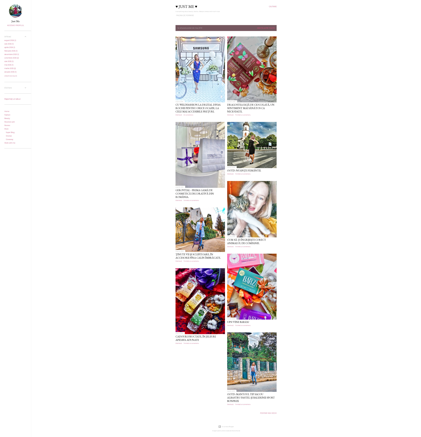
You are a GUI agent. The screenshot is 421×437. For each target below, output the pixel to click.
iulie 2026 (8, 44)
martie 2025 (9, 68)
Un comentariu (188, 115)
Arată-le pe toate (266, 28)
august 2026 (10, 40)
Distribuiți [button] (179, 115)
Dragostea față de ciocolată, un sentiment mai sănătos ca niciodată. (250, 108)
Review (7, 125)
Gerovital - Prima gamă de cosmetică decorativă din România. (195, 193)
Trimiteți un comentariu (243, 115)
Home (6, 111)
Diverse (9, 136)
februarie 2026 (10, 51)
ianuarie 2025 (10, 72)
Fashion (7, 115)
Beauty (7, 118)
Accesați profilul (15, 25)
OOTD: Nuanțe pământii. (244, 170)
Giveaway (9, 139)
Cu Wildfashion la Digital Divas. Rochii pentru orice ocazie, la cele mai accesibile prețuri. (198, 108)
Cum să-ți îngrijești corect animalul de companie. (246, 241)
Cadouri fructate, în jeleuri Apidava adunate (196, 338)
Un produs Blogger (228, 426)
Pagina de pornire (185, 15)
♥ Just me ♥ (186, 6)
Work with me (9, 143)
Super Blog (10, 132)
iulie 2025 (8, 61)
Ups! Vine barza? (238, 322)
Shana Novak (236, 431)
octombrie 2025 (11, 58)
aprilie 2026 (9, 47)
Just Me (16, 21)
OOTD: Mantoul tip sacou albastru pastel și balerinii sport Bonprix (251, 397)
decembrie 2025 (11, 54)
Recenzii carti (9, 122)
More (6, 129)
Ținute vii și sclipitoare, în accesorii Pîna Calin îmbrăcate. (198, 256)
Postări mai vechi (268, 413)
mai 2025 (8, 65)
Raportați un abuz (12, 99)
